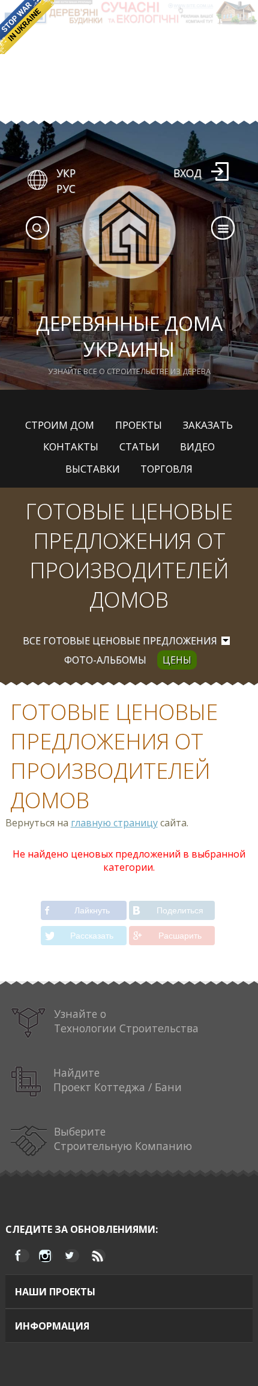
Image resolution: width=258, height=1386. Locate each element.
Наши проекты (55, 1291)
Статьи (139, 446)
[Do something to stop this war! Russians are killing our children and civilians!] (27, 27)
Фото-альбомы (105, 660)
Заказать (208, 425)
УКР (66, 173)
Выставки (92, 469)
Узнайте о (126, 1020)
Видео (197, 446)
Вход (187, 173)
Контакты (70, 446)
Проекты (138, 425)
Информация (52, 1326)
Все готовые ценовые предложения (120, 640)
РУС (66, 188)
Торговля (166, 469)
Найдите (117, 1079)
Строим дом (59, 425)
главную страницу (114, 822)
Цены (177, 660)
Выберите (123, 1138)
